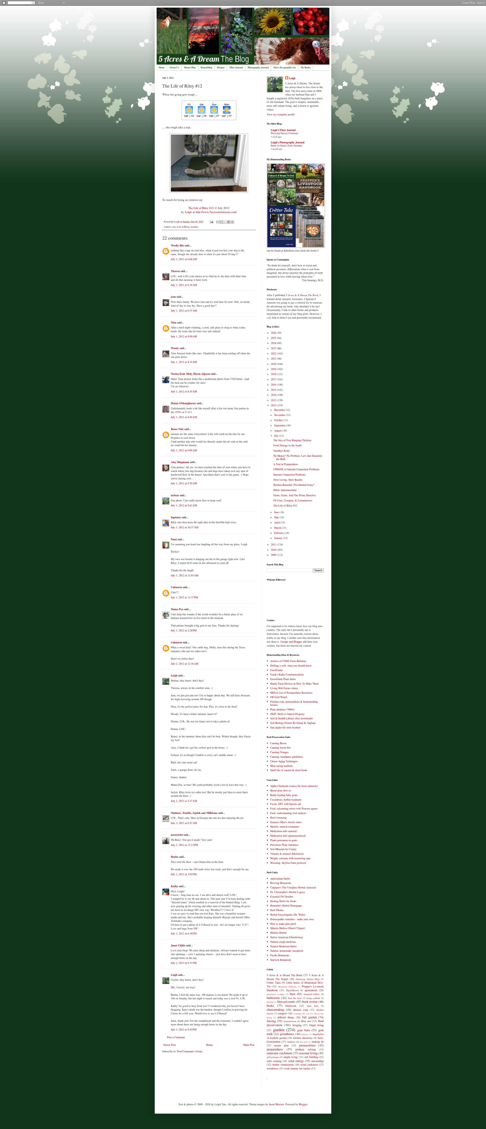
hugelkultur (318, 1034)
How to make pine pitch (283, 923)
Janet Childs (178, 945)
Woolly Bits (177, 245)
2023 (274, 348)
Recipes (221, 67)
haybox (305, 1034)
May (277, 517)
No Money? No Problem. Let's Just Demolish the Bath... (297, 457)
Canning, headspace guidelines (286, 756)
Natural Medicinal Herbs (283, 946)
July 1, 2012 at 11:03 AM (184, 575)
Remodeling (206, 67)
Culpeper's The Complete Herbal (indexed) (293, 887)
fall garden (309, 1017)
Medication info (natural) (283, 831)
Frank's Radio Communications (287, 674)
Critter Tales (274, 982)
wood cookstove (309, 1064)
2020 (274, 364)
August (278, 430)
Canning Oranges (279, 752)
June (277, 512)
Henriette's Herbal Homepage (286, 905)
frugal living (316, 1025)
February (279, 533)
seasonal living (308, 1053)
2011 (274, 544)
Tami (174, 539)
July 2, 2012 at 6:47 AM (184, 823)
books (270, 1005)
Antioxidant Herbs (280, 878)
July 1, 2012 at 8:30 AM (184, 391)
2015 (274, 389)
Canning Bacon (278, 743)
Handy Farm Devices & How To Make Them (294, 683)
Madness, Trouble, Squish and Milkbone (194, 813)
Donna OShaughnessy (183, 403)
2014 (274, 395)
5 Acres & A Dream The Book (284, 975)
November (280, 415)
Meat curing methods (281, 766)
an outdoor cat (193, 200)
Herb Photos (276, 910)
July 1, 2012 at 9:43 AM (184, 505)
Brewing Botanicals (280, 883)
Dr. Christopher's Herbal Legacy (287, 892)
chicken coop (300, 1009)
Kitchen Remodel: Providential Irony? (293, 485)
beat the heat (295, 998)
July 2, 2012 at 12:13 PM (184, 845)
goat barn (303, 1030)
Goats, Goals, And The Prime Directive (294, 495)
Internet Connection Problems (289, 474)
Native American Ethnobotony (286, 937)
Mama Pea (177, 609)
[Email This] (218, 222)
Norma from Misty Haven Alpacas (190, 374)
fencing (271, 1021)
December (280, 410)
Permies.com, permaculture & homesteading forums (294, 703)
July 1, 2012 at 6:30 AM (184, 285)
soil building (311, 1057)
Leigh (188, 212)
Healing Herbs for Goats (283, 901)
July (276, 435)
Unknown (176, 587)
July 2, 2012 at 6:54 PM (183, 933)
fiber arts (306, 1021)
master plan (281, 1045)
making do (318, 1041)
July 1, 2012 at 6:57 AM (184, 310)
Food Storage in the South (287, 445)
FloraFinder (276, 670)
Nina (173, 322)
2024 (274, 343)
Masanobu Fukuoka (287, 986)
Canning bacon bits (280, 747)
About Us (174, 67)
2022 (274, 353)
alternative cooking (275, 994)
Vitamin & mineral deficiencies (287, 853)
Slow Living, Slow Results (287, 479)
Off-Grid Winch (278, 697)
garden (278, 1029)
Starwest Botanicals (280, 960)
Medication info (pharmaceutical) (288, 835)
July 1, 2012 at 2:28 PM (183, 630)
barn (292, 994)
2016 (274, 384)
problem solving (305, 1049)
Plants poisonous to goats (283, 840)
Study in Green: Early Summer (286, 145)
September (280, 425)
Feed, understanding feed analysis (288, 813)
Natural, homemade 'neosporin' (287, 950)
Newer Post (169, 1045)
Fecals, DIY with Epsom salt (285, 804)
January (278, 538)
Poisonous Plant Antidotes (284, 845)
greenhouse (287, 1034)
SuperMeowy (292, 990)
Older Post (248, 1045)
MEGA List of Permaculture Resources (291, 692)
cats (174, 226)
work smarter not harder (297, 1068)
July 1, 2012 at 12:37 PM (184, 597)
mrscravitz (177, 835)
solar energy (296, 1061)
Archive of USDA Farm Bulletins (288, 661)
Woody (175, 348)
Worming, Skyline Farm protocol (288, 863)
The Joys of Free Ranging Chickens (292, 440)
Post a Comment (176, 1037)
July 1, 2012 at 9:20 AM (184, 483)
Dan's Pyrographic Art (285, 67)
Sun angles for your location (285, 727)
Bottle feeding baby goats (283, 795)
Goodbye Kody (281, 450)
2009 (274, 555)
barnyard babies (312, 994)
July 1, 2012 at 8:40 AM (184, 417)
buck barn (312, 1006)
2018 (274, 374)
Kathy (174, 886)
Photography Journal (258, 67)
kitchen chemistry (302, 1038)
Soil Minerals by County (283, 849)
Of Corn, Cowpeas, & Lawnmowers (292, 500)
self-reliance (273, 1057)
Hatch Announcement (285, 490)
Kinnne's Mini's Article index (286, 822)
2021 (274, 358)
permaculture (307, 1045)
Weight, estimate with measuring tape (290, 858)
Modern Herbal (278, 932)
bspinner (176, 517)
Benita (174, 857)
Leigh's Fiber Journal (283, 130)
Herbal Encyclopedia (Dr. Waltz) (287, 914)
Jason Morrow (276, 1104)
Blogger (303, 1104)
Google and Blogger (291, 641)
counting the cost (301, 1013)
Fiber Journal (236, 67)
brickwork (290, 1006)
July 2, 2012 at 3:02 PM (183, 874)
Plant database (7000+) (282, 709)
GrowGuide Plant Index (283, 679)
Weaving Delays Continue (284, 133)
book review (309, 1001)
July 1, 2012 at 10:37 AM (184, 527)
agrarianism (311, 990)
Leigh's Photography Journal (287, 142)
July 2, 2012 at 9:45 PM (183, 1029)
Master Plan (190, 67)
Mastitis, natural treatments (284, 826)
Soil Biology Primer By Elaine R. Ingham (293, 723)
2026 (274, 333)
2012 (274, 405)
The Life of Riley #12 (201, 208)
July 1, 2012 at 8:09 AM (184, 336)
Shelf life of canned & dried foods (288, 770)
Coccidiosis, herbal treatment (285, 799)
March (278, 527)
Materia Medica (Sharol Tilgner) (287, 928)
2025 (274, 338)
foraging (297, 1025)
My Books (306, 67)
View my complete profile (281, 114)
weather (194, 226)
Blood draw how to (280, 790)
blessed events (286, 1001)
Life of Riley (183, 226)
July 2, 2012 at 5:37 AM (184, 801)
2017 (274, 379)
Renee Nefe (177, 429)
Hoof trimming (278, 817)
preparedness (275, 1049)
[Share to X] (225, 222)
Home (162, 67)
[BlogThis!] (221, 222)
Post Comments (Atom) (190, 1051)
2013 (274, 400)
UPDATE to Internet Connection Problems (296, 469)
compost (282, 1013)
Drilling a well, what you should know (291, 665)
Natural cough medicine (283, 942)
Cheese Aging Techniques (284, 761)
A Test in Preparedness (285, 464)
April (277, 522)
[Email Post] (211, 221)
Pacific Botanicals (279, 955)
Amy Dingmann (180, 462)
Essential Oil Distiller (281, 896)
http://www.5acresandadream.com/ (216, 212)
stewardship (317, 1061)
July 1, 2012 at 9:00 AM (184, 450)
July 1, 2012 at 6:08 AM (184, 259)
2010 (274, 549)
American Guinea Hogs (308, 979)
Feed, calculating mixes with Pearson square (294, 808)
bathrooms (273, 998)
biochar (270, 1001)
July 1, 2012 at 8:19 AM (184, 362)
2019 (274, 369)
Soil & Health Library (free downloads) (291, 718)
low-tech (304, 1041)
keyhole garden (278, 1038)
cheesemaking (275, 1009)
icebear (175, 495)
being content (313, 998)
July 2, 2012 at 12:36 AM (184, 663)
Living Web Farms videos (284, 688)
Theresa (175, 271)
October (278, 420)
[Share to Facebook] (229, 222)
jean (173, 297)
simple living (290, 1057)
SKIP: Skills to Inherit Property (287, 714)
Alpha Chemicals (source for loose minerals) (294, 786)
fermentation (290, 1021)
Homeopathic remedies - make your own (292, 919)
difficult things (286, 1017)
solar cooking (274, 1061)
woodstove (272, 1068)
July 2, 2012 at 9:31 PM (183, 963)
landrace (291, 1041)
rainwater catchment (279, 1053)
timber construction (283, 1064)
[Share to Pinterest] (232, 222)
